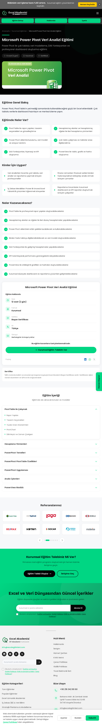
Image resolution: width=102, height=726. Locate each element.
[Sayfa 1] (44, 540)
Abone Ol (78, 608)
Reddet (78, 718)
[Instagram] (16, 654)
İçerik (84, 20)
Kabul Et (92, 718)
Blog (55, 675)
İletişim (56, 648)
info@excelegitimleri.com (13, 647)
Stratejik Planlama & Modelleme (16, 707)
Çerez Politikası (60, 662)
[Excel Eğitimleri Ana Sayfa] (15, 13)
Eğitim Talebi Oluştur (38, 573)
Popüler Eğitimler (9, 693)
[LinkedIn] (85, 359)
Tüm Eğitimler (8, 689)
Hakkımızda (58, 644)
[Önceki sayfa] (39, 540)
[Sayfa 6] (55, 540)
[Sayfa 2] (47, 540)
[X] (94, 359)
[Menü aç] (97, 13)
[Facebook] (10, 654)
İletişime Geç (67, 573)
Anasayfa (6, 31)
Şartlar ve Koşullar (44, 614)
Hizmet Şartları (60, 653)
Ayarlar (63, 718)
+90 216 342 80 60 (68, 689)
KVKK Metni (58, 657)
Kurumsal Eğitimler (19, 31)
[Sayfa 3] (50, 540)
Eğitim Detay (17, 20)
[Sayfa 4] (51, 540)
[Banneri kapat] (99, 4)
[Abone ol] (39, 662)
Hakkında (51, 20)
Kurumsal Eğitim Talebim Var (52, 350)
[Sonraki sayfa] (62, 540)
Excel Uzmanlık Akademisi (13, 698)
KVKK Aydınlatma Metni (72, 614)
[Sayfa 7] (57, 540)
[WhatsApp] (90, 359)
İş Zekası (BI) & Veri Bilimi (13, 702)
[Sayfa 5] (53, 540)
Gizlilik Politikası (57, 614)
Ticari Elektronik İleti (62, 671)
